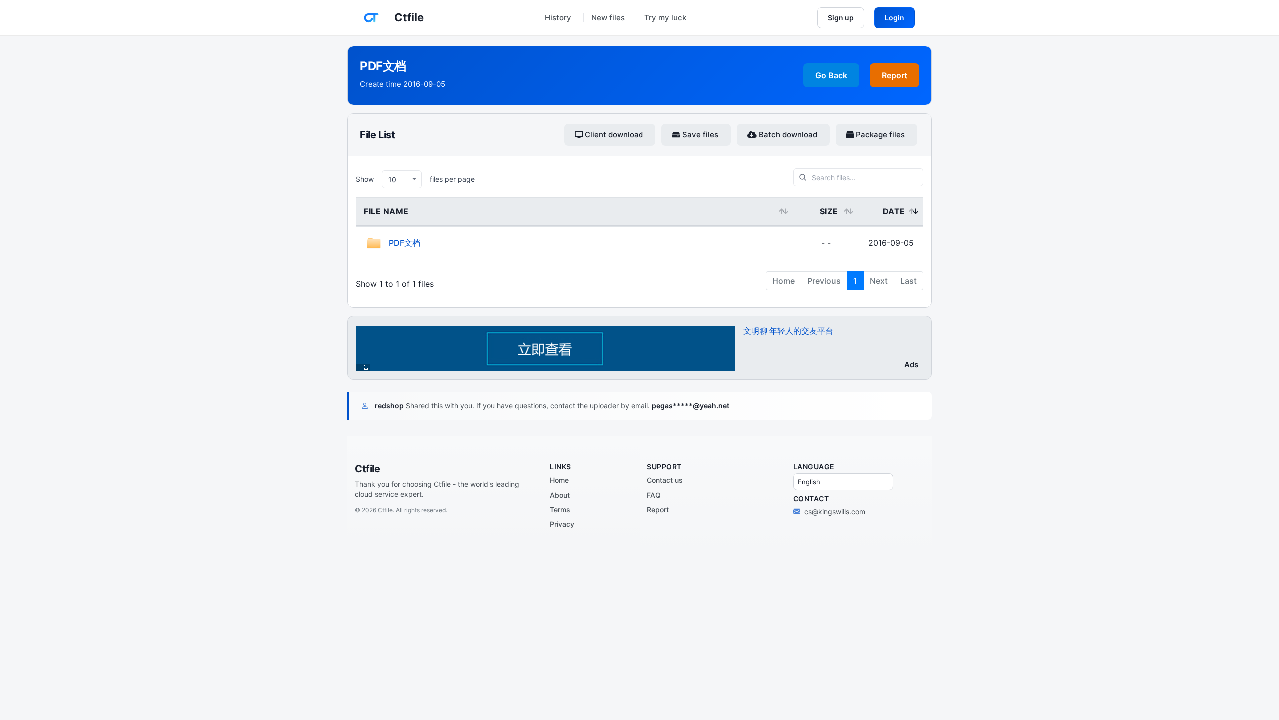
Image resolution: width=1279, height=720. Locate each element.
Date (894, 211)
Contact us (665, 480)
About (560, 495)
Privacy (562, 524)
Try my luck (665, 17)
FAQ (654, 495)
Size (829, 211)
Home (559, 480)
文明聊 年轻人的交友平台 (788, 331)
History (558, 17)
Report (894, 75)
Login (894, 18)
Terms (560, 510)
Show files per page (415, 179)
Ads (911, 365)
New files (608, 17)
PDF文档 (404, 243)
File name (386, 211)
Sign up (841, 18)
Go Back (831, 75)
